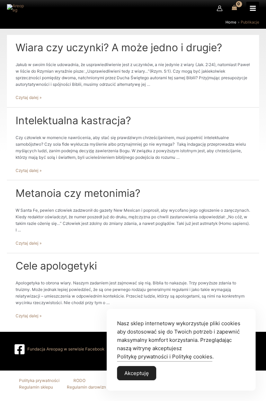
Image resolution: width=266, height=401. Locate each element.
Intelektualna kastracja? (73, 120)
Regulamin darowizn (86, 387)
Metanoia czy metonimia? (78, 193)
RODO (79, 380)
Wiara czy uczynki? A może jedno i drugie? (119, 47)
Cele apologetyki (56, 265)
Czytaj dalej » (29, 97)
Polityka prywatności (39, 380)
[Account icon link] (219, 8)
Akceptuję (136, 373)
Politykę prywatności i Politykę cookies (164, 356)
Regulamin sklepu (36, 387)
